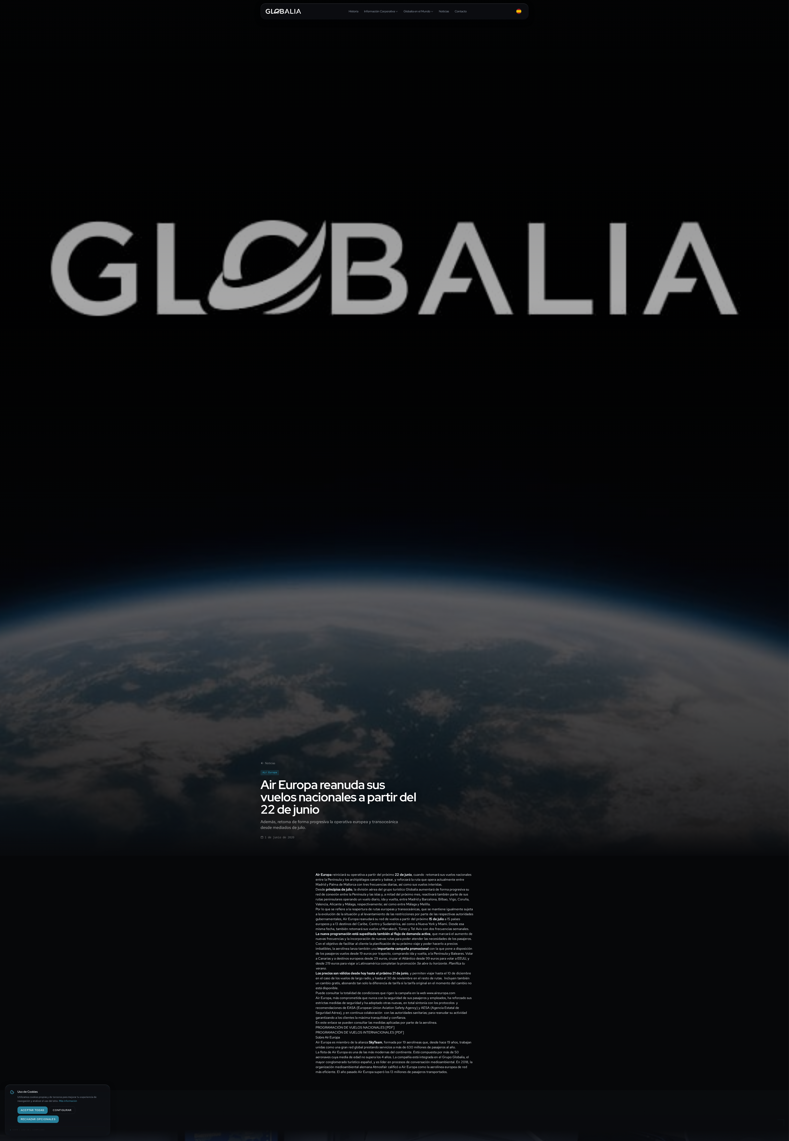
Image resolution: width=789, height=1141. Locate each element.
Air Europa (270, 772)
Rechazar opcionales (38, 1119)
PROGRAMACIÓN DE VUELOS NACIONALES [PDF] (355, 1027)
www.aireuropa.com (441, 993)
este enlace (328, 1022)
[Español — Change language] (518, 11)
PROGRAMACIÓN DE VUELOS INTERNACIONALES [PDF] (360, 1032)
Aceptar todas (32, 1110)
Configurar (62, 1110)
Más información (68, 1101)
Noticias (270, 763)
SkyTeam (375, 1042)
